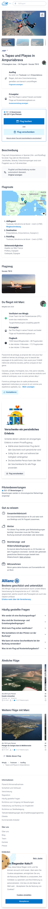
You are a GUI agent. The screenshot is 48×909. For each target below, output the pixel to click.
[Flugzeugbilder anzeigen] (18, 283)
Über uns (5, 831)
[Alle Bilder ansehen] (24, 23)
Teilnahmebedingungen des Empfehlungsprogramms (23, 813)
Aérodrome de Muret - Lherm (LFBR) (28, 224)
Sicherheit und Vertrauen (11, 788)
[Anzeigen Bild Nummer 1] (8, 42)
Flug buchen (26, 121)
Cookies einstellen (24, 895)
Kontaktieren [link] (11, 392)
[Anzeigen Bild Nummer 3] (37, 42)
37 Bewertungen (15, 112)
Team (4, 839)
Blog (3, 835)
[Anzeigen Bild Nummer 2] (22, 42)
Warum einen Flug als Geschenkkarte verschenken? (24, 138)
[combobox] (29, 3)
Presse (4, 846)
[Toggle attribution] (43, 213)
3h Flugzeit (22, 64)
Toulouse (13, 762)
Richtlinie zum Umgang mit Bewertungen (18, 802)
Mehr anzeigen (28, 387)
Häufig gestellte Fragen (11, 799)
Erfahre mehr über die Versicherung (16, 599)
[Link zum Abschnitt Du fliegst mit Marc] (44, 64)
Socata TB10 (34, 64)
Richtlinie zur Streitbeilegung (13, 809)
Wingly (4, 762)
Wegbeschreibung (13, 227)
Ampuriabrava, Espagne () (28, 233)
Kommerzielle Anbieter (10, 820)
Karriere (5, 842)
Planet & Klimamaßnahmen (12, 784)
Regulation (6, 795)
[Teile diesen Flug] (42, 15)
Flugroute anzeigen (16, 84)
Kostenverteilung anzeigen (18, 103)
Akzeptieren (24, 901)
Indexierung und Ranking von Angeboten (18, 806)
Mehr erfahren (25, 557)
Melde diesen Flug (13, 756)
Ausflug (23, 762)
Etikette (5, 816)
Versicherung (7, 791)
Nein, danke (38, 858)
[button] (22, 199)
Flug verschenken (25, 132)
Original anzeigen (15, 175)
